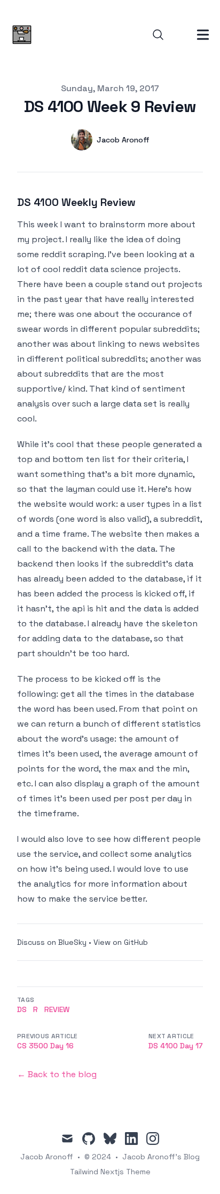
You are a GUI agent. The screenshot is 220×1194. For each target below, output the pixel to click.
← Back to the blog (57, 1074)
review (56, 1009)
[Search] (158, 34)
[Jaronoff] (25, 34)
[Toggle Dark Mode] (179, 34)
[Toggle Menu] (202, 34)
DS (22, 1009)
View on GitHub (120, 942)
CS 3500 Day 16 (45, 1045)
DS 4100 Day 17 (175, 1045)
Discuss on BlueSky (52, 942)
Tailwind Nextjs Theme (110, 1171)
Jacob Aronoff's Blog (161, 1156)
